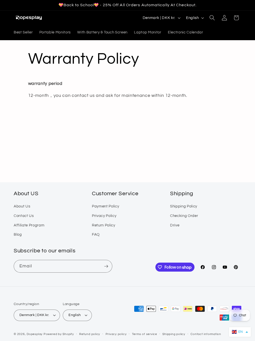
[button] (212, 18)
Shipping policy (173, 334)
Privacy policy (116, 334)
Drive (174, 225)
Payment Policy (105, 206)
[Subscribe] (106, 266)
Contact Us (24, 216)
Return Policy (103, 225)
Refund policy (89, 334)
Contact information (206, 334)
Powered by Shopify (59, 334)
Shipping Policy (183, 206)
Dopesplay (35, 334)
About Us (22, 206)
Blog (18, 234)
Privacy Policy (104, 216)
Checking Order (184, 216)
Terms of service (144, 334)
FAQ (96, 234)
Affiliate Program (29, 225)
